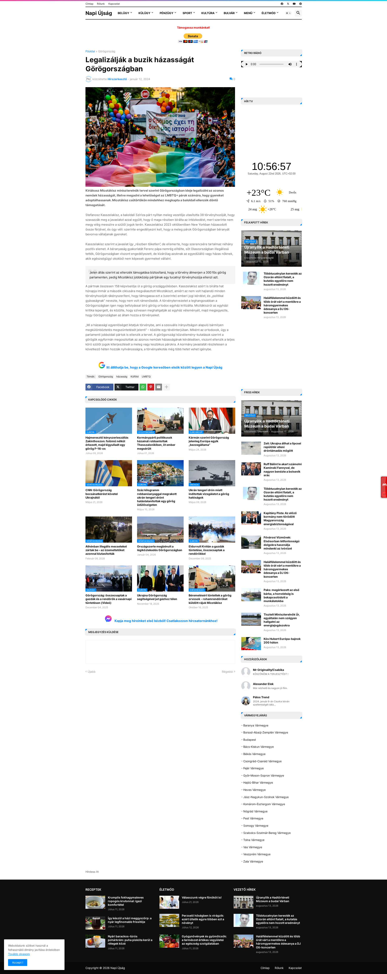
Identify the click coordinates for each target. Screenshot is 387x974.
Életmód (269, 13)
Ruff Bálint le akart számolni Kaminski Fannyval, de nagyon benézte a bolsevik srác (283, 469)
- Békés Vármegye (253, 754)
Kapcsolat (114, 3)
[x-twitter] (288, 4)
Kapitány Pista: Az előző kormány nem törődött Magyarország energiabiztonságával (280, 518)
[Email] (158, 387)
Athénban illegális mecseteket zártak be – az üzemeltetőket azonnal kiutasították (106, 550)
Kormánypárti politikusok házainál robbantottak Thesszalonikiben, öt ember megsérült (156, 443)
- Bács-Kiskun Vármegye (257, 746)
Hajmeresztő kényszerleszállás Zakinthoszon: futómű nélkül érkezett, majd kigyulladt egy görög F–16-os (106, 443)
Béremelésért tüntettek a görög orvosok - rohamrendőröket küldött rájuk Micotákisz (210, 599)
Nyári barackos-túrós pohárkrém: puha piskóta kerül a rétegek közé (130, 940)
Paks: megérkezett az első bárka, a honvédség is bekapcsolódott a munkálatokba (281, 595)
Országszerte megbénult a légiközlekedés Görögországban (159, 548)
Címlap (89, 3)
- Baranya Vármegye (254, 725)
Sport (187, 13)
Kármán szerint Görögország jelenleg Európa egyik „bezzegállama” (209, 441)
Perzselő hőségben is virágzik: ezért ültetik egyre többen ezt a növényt (203, 919)
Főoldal (90, 51)
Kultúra (207, 13)
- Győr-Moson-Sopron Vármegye (262, 775)
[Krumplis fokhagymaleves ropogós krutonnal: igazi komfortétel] (95, 902)
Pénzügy (166, 13)
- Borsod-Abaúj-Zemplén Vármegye (264, 732)
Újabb (92, 671)
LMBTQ (146, 376)
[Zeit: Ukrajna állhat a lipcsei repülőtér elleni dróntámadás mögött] (251, 448)
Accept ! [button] (17, 962)
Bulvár (229, 13)
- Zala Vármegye (252, 861)
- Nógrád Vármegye (254, 811)
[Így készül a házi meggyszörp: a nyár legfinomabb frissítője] (95, 923)
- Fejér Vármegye (252, 768)
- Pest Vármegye (252, 818)
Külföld (134, 376)
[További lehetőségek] (166, 387)
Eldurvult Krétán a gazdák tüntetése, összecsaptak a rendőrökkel (207, 550)
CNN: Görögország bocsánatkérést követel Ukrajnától (101, 493)
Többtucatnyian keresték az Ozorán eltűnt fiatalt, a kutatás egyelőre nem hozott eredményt (283, 279)
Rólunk (101, 3)
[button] (288, 13)
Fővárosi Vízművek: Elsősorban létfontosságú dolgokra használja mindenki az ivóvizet (282, 543)
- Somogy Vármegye (254, 825)
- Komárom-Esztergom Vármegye (263, 804)
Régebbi (227, 671)
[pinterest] (300, 4)
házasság (121, 376)
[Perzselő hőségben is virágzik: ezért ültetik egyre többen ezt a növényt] (169, 920)
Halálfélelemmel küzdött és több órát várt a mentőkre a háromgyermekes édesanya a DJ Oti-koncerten (282, 305)
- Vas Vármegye (251, 847)
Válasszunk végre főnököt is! (202, 897)
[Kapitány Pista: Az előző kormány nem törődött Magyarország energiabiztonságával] (251, 517)
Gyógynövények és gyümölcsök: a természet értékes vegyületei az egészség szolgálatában (204, 940)
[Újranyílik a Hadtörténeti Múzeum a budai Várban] (243, 902)
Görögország (106, 51)
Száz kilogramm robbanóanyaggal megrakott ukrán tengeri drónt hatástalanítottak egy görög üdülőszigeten (157, 497)
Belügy (123, 13)
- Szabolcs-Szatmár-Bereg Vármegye (266, 833)
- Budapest (248, 739)
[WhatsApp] (142, 387)
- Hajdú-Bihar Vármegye (257, 782)
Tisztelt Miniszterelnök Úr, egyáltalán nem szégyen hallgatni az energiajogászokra (282, 620)
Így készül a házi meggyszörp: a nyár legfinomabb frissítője (130, 919)
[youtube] (294, 4)
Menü (248, 13)
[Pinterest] (150, 387)
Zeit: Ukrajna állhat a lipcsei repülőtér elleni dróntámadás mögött (282, 447)
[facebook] (282, 4)
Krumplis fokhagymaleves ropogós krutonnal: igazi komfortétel (126, 901)
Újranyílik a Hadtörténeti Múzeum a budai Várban (272, 899)
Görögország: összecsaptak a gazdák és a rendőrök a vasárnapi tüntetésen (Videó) (108, 599)
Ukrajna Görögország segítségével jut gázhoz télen (157, 597)
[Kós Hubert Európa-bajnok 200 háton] (251, 643)
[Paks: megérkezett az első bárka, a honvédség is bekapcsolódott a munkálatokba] (251, 594)
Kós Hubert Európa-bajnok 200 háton (282, 640)
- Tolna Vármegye (252, 840)
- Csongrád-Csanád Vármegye (261, 761)
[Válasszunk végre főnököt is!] (169, 902)
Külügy (144, 13)
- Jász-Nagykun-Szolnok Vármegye (265, 797)
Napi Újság (98, 13)
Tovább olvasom (19, 954)
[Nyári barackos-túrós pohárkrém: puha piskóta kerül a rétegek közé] (95, 941)
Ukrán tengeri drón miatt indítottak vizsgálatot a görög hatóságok (209, 493)
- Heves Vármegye (253, 789)
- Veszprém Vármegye (255, 854)
